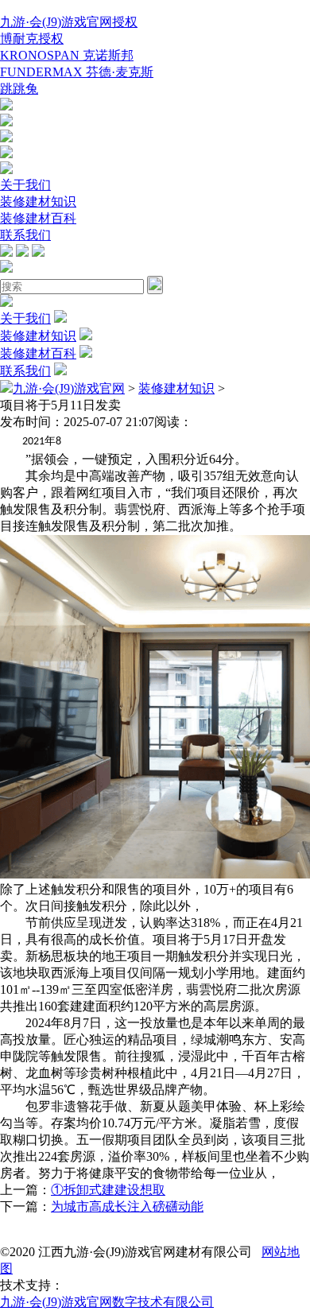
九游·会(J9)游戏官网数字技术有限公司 (107, 1302)
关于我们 (25, 185)
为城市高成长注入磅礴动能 (127, 1206)
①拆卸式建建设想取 (108, 1190)
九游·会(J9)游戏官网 (69, 388)
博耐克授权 (32, 38)
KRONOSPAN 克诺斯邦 (67, 55)
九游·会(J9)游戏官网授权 (69, 22)
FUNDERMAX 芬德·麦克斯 (76, 72)
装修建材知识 (38, 201)
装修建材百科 (38, 218)
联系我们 (25, 235)
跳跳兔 (19, 88)
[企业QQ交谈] (6, 106)
